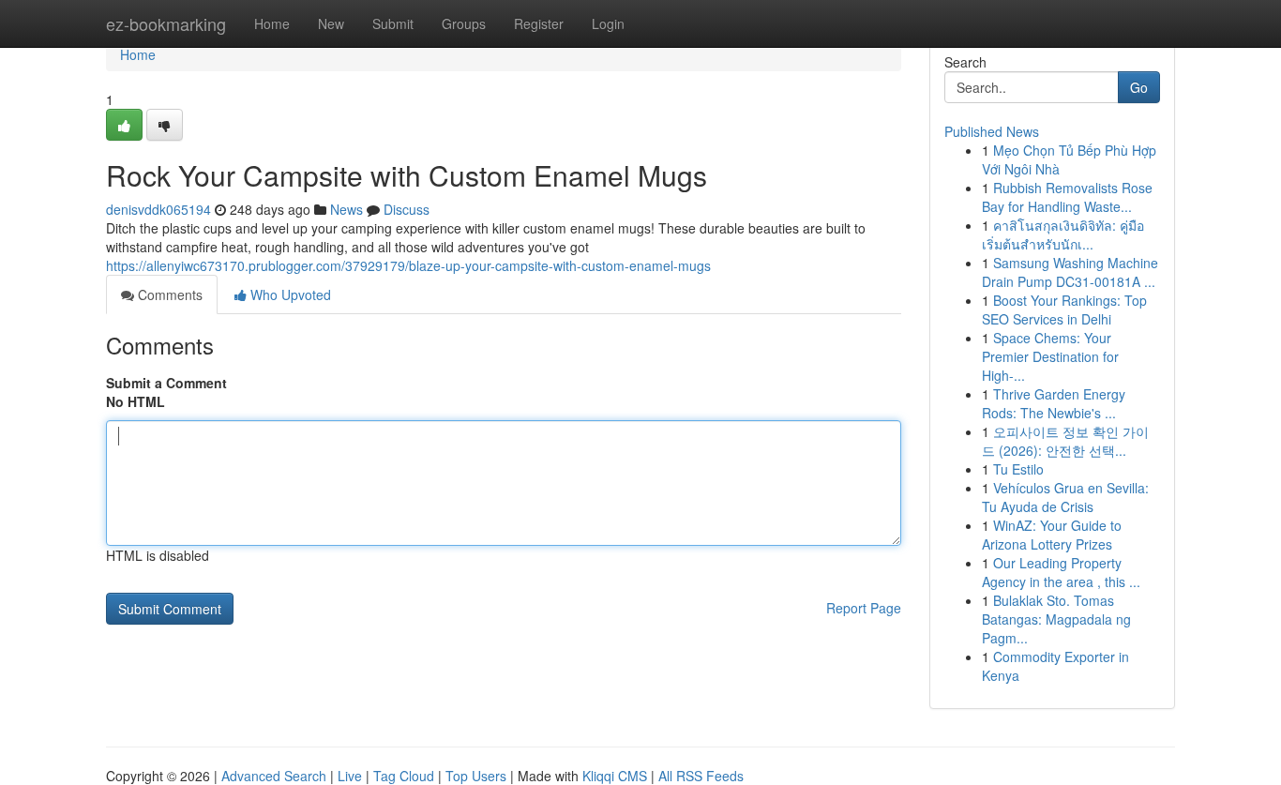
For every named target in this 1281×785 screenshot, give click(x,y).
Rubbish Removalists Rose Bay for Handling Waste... (1067, 197)
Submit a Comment (166, 382)
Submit (393, 23)
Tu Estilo (1018, 469)
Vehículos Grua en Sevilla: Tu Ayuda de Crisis (1065, 497)
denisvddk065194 (158, 209)
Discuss (407, 209)
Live (350, 775)
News (346, 209)
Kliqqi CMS (614, 775)
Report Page (863, 607)
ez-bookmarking (166, 23)
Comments (168, 294)
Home (272, 23)
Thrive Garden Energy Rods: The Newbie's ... (1053, 403)
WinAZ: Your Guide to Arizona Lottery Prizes (1052, 534)
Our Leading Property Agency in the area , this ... (1061, 572)
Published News (991, 131)
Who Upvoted (289, 294)
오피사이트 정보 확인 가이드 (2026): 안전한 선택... (1065, 441)
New (331, 23)
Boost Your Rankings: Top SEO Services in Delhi (1064, 309)
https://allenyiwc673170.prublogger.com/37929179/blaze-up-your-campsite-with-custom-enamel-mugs (408, 265)
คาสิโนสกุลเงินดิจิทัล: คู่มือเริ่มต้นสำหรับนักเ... (1063, 234)
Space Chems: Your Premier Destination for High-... (1050, 356)
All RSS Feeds (701, 775)
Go (1139, 87)
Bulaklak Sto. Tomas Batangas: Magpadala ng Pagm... (1056, 619)
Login (608, 23)
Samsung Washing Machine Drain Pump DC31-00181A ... (1070, 272)
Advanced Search (273, 775)
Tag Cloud (403, 775)
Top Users (475, 775)
